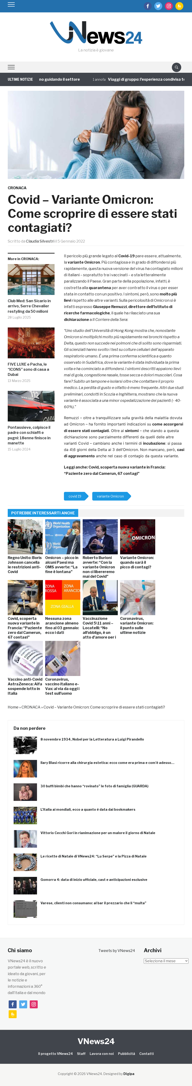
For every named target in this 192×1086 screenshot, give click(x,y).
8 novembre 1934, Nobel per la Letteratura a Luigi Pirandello (92, 739)
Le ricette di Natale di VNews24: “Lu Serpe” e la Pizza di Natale (94, 856)
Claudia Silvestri (40, 241)
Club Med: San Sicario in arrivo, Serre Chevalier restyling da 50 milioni (29, 306)
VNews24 (96, 1041)
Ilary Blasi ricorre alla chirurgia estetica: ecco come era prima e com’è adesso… (107, 763)
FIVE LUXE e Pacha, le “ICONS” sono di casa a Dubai (28, 369)
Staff (81, 1054)
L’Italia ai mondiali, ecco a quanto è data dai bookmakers (88, 809)
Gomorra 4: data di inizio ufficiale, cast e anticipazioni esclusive (94, 880)
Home (13, 707)
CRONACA (17, 188)
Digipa (128, 1074)
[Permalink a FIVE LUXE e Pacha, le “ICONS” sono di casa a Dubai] (31, 344)
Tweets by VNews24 (116, 950)
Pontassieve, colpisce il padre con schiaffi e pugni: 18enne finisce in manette (29, 435)
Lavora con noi (102, 1054)
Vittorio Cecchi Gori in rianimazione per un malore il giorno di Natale (98, 833)
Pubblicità (126, 1054)
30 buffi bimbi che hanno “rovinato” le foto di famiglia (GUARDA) (94, 786)
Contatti (146, 1054)
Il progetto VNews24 (55, 1054)
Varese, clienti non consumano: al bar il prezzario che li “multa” (93, 903)
